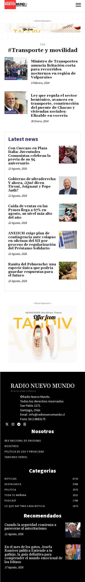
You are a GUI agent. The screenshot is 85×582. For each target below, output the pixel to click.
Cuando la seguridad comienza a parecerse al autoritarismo (30, 527)
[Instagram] (12, 424)
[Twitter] (7, 424)
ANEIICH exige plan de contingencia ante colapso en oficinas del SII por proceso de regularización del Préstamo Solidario (32, 241)
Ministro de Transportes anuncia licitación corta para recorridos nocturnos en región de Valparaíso (54, 69)
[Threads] (24, 424)
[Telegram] (18, 424)
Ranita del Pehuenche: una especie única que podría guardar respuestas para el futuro (32, 270)
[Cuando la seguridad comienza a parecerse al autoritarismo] (72, 530)
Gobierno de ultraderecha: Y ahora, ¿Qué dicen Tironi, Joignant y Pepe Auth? (32, 185)
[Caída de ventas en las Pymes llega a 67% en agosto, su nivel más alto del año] (68, 213)
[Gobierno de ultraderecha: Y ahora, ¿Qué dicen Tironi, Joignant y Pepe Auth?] (68, 185)
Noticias (10, 78)
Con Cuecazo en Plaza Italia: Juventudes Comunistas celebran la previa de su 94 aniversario (29, 156)
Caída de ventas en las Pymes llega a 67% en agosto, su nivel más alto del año (30, 212)
